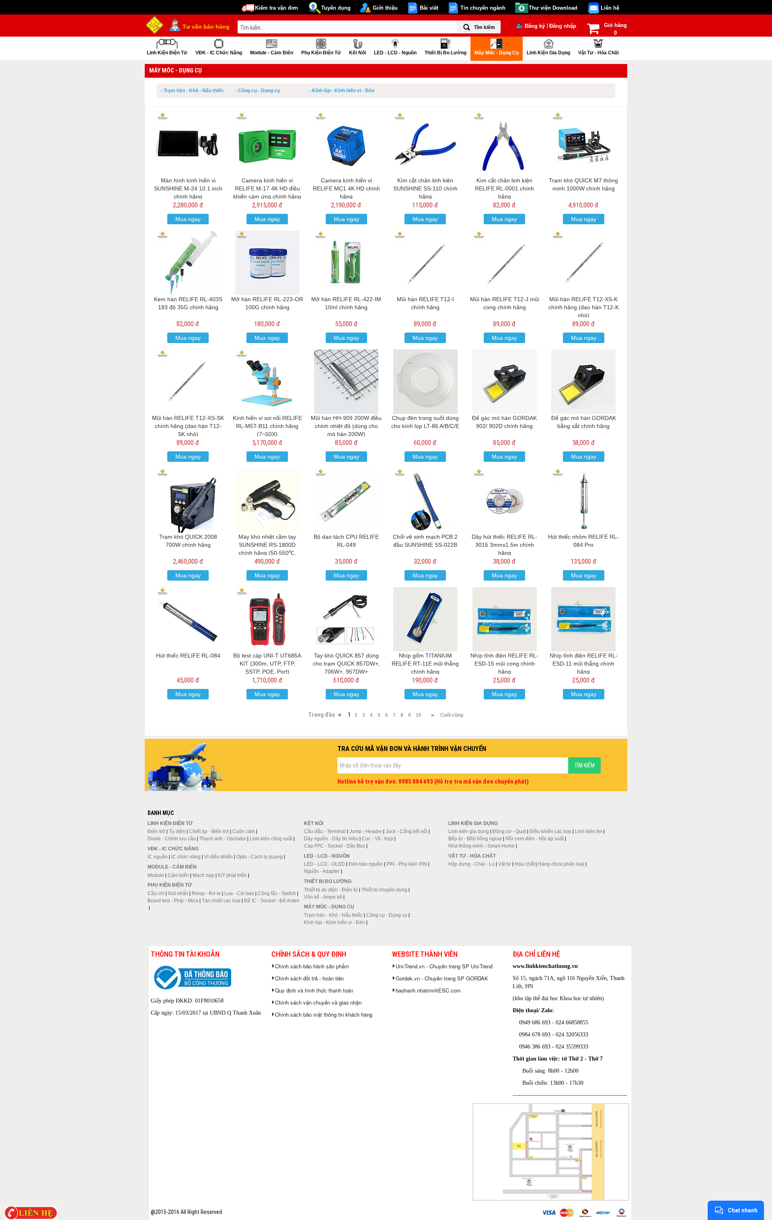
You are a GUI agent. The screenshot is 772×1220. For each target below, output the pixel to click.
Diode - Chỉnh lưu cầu (172, 839)
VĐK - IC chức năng (218, 53)
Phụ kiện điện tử (321, 53)
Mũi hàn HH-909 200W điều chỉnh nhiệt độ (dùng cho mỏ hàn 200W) (346, 426)
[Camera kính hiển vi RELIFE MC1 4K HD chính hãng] (346, 144)
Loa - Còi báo (239, 893)
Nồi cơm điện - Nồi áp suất (534, 839)
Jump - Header (365, 831)
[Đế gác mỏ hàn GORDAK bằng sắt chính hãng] (583, 381)
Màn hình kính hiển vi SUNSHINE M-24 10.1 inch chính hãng (188, 188)
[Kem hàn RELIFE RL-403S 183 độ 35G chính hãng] (188, 263)
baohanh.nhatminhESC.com (428, 990)
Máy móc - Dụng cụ (496, 53)
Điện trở (156, 831)
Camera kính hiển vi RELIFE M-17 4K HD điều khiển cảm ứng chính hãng (267, 188)
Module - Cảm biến (271, 53)
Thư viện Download (553, 8)
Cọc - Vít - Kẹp (377, 839)
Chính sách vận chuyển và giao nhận (318, 1002)
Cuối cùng (451, 715)
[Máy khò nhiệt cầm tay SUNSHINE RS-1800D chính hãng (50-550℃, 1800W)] (267, 500)
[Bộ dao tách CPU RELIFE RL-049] (346, 500)
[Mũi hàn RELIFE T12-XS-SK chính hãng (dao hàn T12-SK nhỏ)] (188, 381)
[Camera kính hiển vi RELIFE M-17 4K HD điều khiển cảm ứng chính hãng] (267, 144)
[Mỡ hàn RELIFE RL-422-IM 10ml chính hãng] (346, 263)
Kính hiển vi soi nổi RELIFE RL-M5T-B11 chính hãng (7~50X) (267, 426)
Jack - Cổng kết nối (406, 831)
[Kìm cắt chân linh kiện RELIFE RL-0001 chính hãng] (504, 144)
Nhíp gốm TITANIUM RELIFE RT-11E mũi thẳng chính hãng (425, 663)
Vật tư (504, 864)
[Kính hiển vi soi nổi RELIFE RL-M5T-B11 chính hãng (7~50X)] (267, 381)
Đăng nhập (562, 26)
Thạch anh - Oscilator (222, 839)
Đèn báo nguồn (366, 864)
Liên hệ (610, 8)
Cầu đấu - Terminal (325, 831)
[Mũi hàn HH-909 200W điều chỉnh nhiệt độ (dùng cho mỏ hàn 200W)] (346, 381)
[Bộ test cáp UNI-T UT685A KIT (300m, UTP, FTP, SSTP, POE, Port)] (267, 619)
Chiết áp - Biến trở (209, 831)
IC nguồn (158, 857)
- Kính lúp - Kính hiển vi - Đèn (341, 90)
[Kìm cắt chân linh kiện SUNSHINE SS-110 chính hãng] (425, 144)
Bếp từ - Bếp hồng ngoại (475, 839)
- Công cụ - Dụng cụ (257, 90)
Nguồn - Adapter (322, 871)
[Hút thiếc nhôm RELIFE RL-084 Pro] (583, 500)
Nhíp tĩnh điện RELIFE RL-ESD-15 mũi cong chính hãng (504, 663)
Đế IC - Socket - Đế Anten (272, 901)
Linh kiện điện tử (167, 53)
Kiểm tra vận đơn (276, 8)
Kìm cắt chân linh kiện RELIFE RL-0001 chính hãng (504, 188)
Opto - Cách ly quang (259, 857)
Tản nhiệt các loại (221, 901)
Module (156, 875)
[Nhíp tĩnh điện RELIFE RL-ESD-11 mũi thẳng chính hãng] (583, 619)
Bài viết (429, 8)
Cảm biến (178, 875)
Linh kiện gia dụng (548, 53)
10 (418, 715)
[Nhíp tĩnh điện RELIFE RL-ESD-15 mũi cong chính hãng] (504, 619)
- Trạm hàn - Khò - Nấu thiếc (192, 90)
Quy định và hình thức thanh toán (314, 990)
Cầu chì (156, 893)
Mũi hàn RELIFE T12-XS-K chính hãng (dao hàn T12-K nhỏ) (583, 307)
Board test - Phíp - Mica (173, 901)
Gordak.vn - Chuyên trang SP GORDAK (442, 978)
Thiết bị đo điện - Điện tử (331, 890)
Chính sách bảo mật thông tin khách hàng (323, 1014)
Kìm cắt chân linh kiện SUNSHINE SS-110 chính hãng (425, 188)
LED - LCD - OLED (324, 864)
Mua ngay (188, 219)
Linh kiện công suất (271, 839)
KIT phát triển (232, 875)
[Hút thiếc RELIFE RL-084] (188, 619)
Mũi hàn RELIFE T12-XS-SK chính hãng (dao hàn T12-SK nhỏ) (188, 426)
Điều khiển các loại (550, 831)
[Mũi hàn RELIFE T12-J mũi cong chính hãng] (504, 263)
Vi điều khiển (218, 857)
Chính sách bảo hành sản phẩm (312, 966)
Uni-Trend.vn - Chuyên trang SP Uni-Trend (444, 966)
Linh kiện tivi (588, 831)
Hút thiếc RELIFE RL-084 (188, 655)
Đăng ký (535, 26)
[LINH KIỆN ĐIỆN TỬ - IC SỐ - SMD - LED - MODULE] (155, 24)
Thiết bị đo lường (445, 53)
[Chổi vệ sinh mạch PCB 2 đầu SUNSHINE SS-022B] (425, 500)
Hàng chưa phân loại (561, 864)
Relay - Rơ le (206, 893)
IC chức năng (186, 857)
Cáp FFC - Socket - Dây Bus (334, 846)
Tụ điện (177, 831)
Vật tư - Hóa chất (598, 53)
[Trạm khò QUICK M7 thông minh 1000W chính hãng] (583, 144)
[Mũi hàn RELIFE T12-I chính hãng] (425, 263)
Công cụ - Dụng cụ (386, 915)
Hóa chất (524, 864)
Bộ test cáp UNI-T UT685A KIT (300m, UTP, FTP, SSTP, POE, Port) (267, 663)
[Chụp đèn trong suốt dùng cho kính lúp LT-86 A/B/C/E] (425, 381)
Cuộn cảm (243, 831)
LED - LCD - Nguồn (395, 53)
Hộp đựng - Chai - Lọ (471, 864)
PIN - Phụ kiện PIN (406, 864)
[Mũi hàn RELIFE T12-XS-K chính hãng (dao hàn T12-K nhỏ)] (583, 263)
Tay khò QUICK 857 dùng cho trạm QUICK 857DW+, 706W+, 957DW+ (346, 663)
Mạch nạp (203, 875)
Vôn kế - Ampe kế (323, 897)
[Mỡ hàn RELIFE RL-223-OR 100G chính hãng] (267, 263)
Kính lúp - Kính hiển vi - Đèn (334, 922)
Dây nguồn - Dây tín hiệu (331, 839)
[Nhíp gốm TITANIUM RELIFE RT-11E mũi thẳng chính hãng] (425, 619)
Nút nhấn (178, 893)
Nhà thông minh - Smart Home (481, 846)
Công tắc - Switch (277, 893)
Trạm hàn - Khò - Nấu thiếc (333, 915)
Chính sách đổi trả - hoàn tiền (309, 978)
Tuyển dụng (336, 8)
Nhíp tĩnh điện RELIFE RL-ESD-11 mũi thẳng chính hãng (584, 663)
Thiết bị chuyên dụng (384, 890)
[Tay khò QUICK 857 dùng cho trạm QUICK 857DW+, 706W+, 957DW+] (346, 619)
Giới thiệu (385, 8)
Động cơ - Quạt (509, 831)
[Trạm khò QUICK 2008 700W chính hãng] (188, 500)
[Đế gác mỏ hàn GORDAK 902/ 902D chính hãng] (504, 381)
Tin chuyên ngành (482, 8)
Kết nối (357, 53)
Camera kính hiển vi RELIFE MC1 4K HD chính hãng (346, 188)
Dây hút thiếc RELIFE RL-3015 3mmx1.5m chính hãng (504, 544)
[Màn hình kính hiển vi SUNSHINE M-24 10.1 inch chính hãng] (188, 144)
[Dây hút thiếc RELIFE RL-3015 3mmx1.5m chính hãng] (504, 500)
